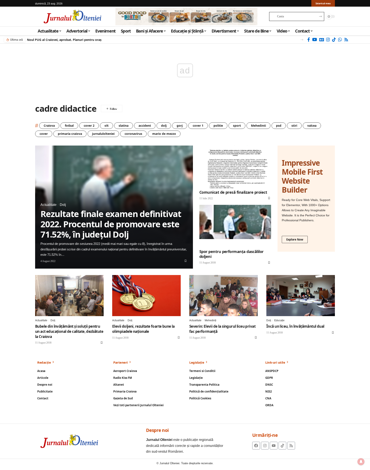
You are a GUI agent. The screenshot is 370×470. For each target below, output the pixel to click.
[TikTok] (334, 39)
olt (106, 125)
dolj (164, 125)
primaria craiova (70, 134)
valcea (311, 125)
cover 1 (198, 125)
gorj (180, 125)
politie (218, 125)
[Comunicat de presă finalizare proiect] (235, 167)
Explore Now (294, 239)
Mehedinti (258, 125)
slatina (123, 125)
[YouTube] (314, 39)
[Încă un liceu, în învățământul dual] (300, 295)
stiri (294, 125)
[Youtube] (274, 445)
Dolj (63, 205)
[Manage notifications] (361, 461)
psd (278, 125)
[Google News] (321, 39)
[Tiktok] (282, 445)
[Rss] (346, 39)
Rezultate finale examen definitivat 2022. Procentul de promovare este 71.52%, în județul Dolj (110, 224)
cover (44, 134)
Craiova (49, 125)
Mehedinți (210, 320)
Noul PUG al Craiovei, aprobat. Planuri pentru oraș (64, 40)
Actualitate (48, 205)
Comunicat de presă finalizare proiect (233, 192)
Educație (279, 320)
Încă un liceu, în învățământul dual (295, 326)
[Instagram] (328, 39)
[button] (301, 39)
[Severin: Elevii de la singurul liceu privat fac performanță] (223, 295)
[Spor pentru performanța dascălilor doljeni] (235, 226)
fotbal (69, 125)
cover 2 (89, 125)
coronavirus (133, 134)
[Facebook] (308, 39)
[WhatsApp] (340, 39)
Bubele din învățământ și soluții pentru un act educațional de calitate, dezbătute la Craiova (69, 331)
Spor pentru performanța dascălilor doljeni (231, 254)
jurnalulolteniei (103, 134)
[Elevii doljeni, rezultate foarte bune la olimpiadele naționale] (146, 295)
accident (145, 125)
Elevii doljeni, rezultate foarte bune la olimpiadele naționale (143, 329)
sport (237, 125)
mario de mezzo (164, 134)
